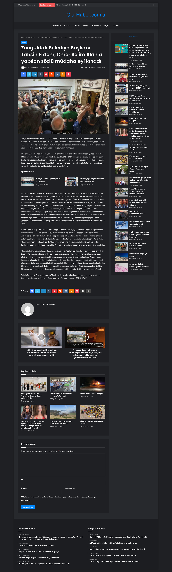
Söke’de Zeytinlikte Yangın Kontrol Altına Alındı (61, 422)
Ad (22, 479)
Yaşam (106, 26)
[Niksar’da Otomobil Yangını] (92, 384)
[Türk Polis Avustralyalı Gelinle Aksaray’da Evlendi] (121, 169)
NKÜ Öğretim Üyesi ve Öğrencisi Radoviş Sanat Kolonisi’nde (31, 396)
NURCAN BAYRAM (31, 67)
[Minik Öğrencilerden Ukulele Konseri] (92, 412)
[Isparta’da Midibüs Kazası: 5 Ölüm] (121, 246)
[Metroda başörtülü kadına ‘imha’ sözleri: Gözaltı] (121, 203)
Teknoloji (96, 26)
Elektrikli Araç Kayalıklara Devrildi (137, 212)
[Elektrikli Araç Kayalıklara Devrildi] (121, 214)
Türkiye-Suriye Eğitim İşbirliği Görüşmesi (138, 65)
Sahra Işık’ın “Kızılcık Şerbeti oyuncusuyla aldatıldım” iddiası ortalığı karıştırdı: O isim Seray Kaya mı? (33, 424)
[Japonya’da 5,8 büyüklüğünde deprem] (121, 267)
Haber (66, 26)
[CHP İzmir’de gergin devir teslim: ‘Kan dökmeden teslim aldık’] (121, 181)
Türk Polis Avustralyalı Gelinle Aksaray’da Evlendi (138, 169)
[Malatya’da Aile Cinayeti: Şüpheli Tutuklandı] (63, 384)
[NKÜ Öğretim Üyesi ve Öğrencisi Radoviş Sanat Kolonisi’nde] (34, 384)
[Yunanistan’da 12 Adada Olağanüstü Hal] (121, 225)
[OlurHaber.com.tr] (86, 15)
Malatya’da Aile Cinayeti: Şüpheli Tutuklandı (61, 395)
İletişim (116, 26)
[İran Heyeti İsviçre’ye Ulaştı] (121, 257)
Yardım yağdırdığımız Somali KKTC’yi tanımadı (139, 86)
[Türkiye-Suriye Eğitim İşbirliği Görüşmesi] (27, 181)
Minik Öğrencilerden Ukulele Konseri (91, 422)
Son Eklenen (133, 37)
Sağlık (86, 26)
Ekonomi (76, 26)
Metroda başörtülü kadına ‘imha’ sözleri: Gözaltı (138, 202)
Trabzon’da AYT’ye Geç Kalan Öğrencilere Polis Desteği (139, 234)
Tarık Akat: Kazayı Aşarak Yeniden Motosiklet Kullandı (137, 191)
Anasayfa (57, 26)
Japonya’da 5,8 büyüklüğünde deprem (139, 265)
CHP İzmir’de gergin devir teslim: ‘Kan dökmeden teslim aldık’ (140, 180)
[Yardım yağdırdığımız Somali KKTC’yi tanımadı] (71, 181)
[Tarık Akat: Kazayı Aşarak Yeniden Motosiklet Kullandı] (121, 192)
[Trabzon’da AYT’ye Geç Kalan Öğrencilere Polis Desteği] (121, 235)
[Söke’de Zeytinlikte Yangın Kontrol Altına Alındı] (63, 412)
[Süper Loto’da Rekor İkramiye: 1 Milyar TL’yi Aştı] (121, 77)
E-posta (24, 488)
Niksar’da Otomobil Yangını (91, 394)
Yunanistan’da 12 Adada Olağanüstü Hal (139, 223)
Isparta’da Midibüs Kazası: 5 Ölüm (137, 244)
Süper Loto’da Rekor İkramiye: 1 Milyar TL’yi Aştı (138, 76)
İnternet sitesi (70, 488)
